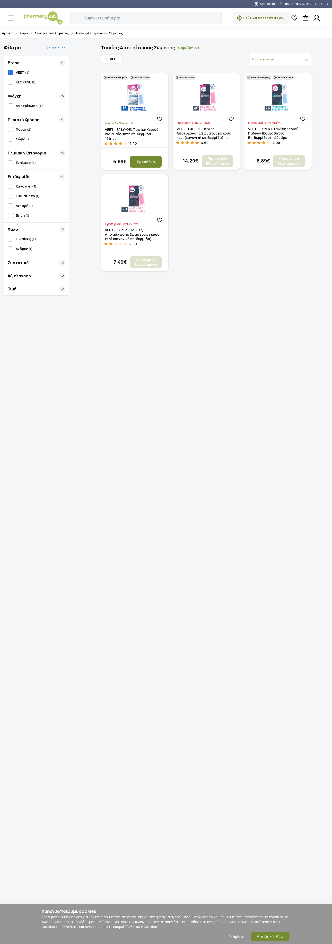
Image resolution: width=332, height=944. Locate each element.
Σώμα (23, 33)
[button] (74, 15)
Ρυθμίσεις (237, 936)
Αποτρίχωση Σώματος (52, 33)
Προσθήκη (146, 161)
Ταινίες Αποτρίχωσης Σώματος (99, 33)
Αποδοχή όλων (270, 936)
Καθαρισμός (56, 48)
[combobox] (281, 59)
